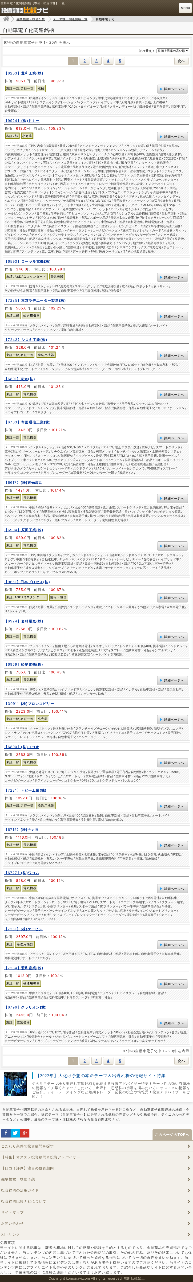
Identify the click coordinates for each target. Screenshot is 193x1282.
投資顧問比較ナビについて (23, 1201)
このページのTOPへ (172, 1134)
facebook (6, 1133)
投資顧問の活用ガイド (20, 1190)
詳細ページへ (174, 89)
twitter (15, 1133)
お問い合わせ (12, 1223)
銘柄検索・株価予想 (18, 1179)
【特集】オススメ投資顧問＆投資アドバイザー (40, 1157)
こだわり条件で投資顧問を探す (27, 1146)
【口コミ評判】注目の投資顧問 (27, 1168)
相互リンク (10, 1234)
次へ (181, 61)
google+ (24, 1133)
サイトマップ (12, 1212)
